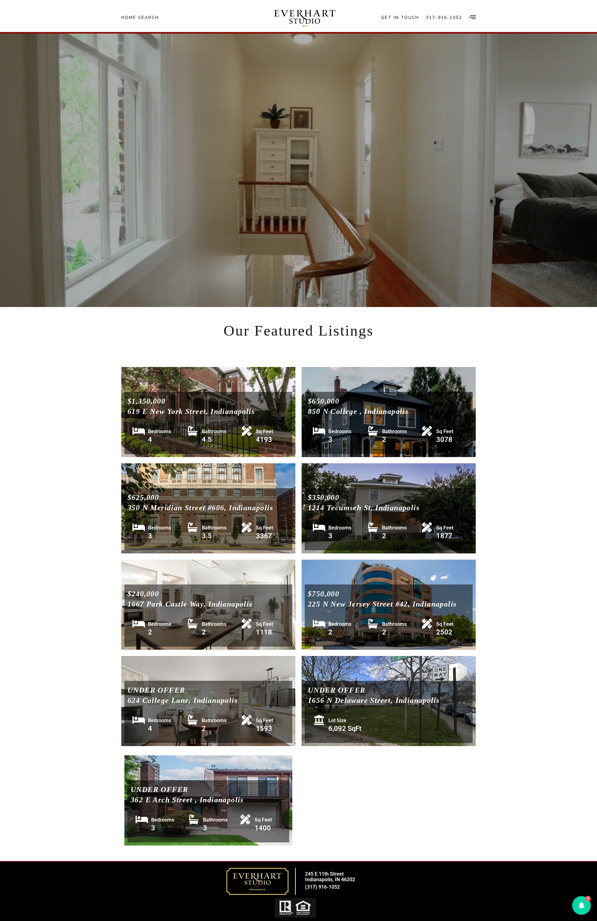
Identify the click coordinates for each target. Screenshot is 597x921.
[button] (581, 905)
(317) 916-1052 (322, 887)
